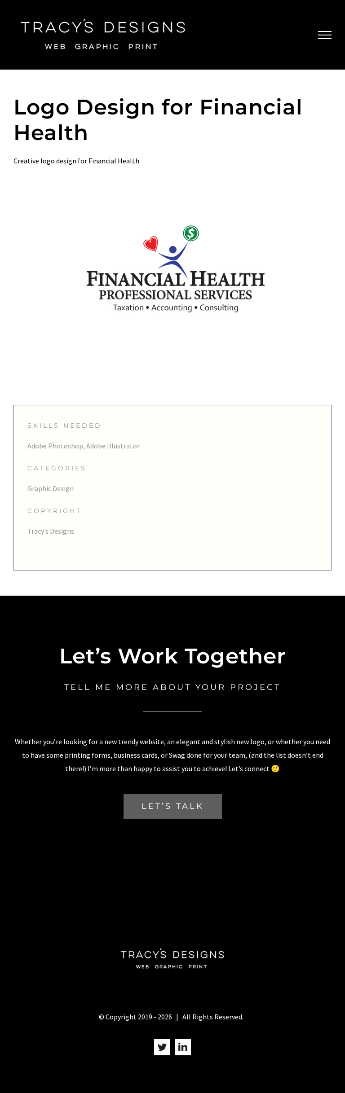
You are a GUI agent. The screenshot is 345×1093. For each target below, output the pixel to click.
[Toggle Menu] (324, 35)
